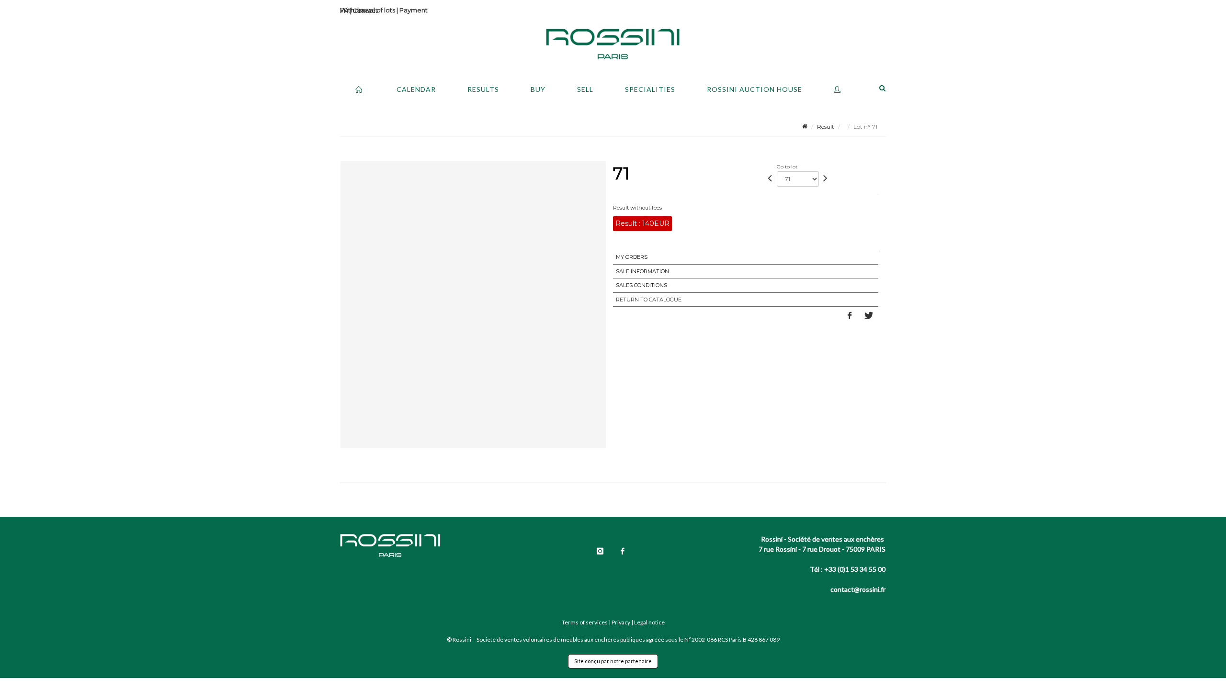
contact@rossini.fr (857, 589)
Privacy (621, 622)
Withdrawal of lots (367, 10)
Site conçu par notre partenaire (613, 661)
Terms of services (585, 622)
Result (825, 126)
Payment (413, 10)
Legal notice (649, 622)
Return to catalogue (648, 299)
